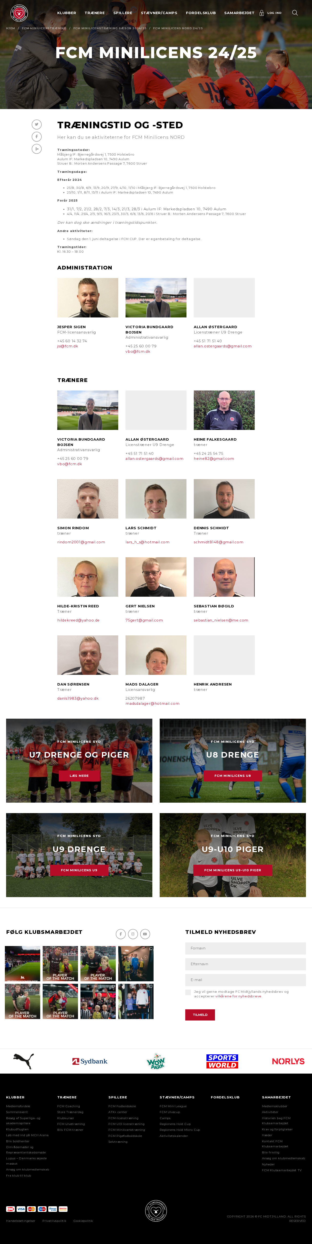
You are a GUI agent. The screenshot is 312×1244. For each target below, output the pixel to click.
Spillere (117, 1097)
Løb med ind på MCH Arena (27, 1135)
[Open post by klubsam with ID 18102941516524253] (60, 1001)
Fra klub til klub (18, 1175)
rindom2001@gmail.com (81, 542)
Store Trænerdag (70, 1112)
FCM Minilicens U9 (79, 870)
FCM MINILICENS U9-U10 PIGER (232, 870)
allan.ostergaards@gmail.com (223, 346)
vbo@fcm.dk (138, 351)
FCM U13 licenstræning (126, 1124)
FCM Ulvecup (170, 1112)
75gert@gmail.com (144, 620)
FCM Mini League (173, 1106)
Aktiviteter (270, 1112)
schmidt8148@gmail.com (219, 542)
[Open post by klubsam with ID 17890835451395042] (136, 1001)
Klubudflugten (17, 1129)
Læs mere (79, 776)
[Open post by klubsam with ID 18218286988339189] (22, 963)
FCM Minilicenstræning (44, 28)
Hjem (10, 28)
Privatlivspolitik (54, 1221)
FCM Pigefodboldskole (125, 1136)
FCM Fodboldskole (122, 1106)
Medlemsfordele (18, 1106)
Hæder (267, 1135)
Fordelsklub (201, 13)
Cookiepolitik (83, 1221)
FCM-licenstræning (123, 1118)
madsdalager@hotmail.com (152, 703)
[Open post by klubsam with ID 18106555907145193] (22, 1001)
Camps (165, 1118)
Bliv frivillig (271, 1152)
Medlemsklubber (275, 1106)
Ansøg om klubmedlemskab (27, 1169)
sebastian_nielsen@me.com (221, 620)
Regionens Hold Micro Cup (180, 1130)
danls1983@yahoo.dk (77, 698)
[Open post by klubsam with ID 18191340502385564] (98, 963)
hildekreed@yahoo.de (78, 620)
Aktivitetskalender (174, 1136)
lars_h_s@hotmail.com (148, 542)
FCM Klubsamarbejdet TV (282, 1170)
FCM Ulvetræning (71, 1124)
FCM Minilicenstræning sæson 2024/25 (109, 28)
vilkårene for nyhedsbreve (238, 996)
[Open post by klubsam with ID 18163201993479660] (60, 963)
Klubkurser (65, 1118)
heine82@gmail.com (214, 458)
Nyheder (268, 1164)
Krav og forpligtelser (277, 1129)
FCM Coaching (68, 1106)
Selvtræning (118, 1141)
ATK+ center (117, 1112)
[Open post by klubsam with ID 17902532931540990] (136, 963)
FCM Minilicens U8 (232, 776)
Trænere (67, 1097)
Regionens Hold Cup (175, 1124)
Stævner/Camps (159, 13)
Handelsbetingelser (20, 1221)
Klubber (15, 1097)
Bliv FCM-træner (70, 1130)
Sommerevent (17, 1112)
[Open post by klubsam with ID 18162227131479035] (98, 1001)
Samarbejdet (276, 1097)
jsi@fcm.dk (67, 346)
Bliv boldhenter (18, 1141)
